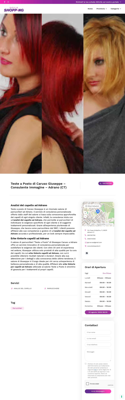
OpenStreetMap (101, 224)
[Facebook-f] (4, 2)
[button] (85, 212)
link (95, 369)
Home (90, 9)
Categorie (115, 9)
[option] (21, 94)
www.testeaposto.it (93, 246)
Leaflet (93, 224)
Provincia (101, 9)
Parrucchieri (17, 308)
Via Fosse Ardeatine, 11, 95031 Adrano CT (97, 231)
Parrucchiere (53, 288)
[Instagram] (8, 2)
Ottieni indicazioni (93, 206)
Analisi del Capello (22, 288)
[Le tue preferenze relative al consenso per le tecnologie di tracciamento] (121, 396)
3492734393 (91, 239)
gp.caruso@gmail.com (94, 242)
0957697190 (107, 183)
